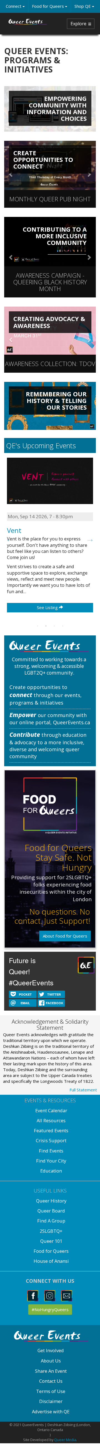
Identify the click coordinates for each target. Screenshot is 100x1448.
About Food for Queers (65, 936)
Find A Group (51, 1220)
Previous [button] (10, 539)
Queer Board (51, 1210)
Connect (14, 6)
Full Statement (83, 1090)
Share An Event (51, 1371)
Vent (14, 530)
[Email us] (67, 1295)
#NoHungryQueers (50, 1309)
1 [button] (37, 626)
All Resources (51, 1120)
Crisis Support (51, 1140)
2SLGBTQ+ (51, 1231)
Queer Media (65, 1439)
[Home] (28, 21)
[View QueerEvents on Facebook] (33, 1295)
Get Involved (51, 1350)
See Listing (48, 607)
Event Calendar (51, 1110)
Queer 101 (51, 1241)
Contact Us (50, 1381)
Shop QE (83, 6)
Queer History (51, 1201)
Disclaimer (50, 1401)
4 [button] (62, 626)
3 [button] (54, 626)
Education (51, 1171)
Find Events (51, 1151)
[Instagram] (50, 1295)
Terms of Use (50, 1391)
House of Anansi (51, 1261)
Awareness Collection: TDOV (50, 363)
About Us (51, 1360)
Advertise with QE (50, 1411)
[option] (50, 539)
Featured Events (51, 1130)
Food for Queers (48, 6)
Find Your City (51, 1161)
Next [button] (90, 539)
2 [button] (46, 626)
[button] (11, 257)
